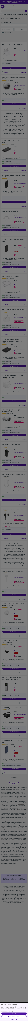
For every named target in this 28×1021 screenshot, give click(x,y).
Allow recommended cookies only (14, 1016)
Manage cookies (14, 1019)
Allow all (14, 1013)
